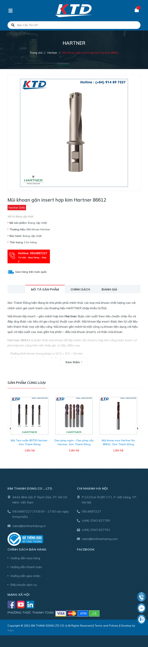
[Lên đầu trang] (137, 628)
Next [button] (137, 428)
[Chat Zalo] (141, 619)
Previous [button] (10, 428)
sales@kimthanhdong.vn (29, 526)
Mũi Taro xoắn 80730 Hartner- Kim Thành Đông (30, 442)
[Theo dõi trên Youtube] (21, 604)
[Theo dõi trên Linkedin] (30, 604)
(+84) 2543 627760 (96, 520)
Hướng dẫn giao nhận (25, 576)
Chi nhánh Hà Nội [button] (92, 488)
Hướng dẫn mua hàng (25, 558)
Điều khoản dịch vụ (23, 585)
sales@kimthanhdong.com (100, 539)
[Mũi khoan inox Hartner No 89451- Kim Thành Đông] (118, 416)
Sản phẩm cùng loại (27, 382)
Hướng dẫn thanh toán (26, 567)
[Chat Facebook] (141, 608)
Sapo (11, 630)
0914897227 (22, 511)
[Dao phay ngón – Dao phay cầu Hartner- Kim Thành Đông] (74, 416)
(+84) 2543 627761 (96, 530)
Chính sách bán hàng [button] (27, 549)
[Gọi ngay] (141, 597)
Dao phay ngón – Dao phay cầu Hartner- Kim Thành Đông (74, 442)
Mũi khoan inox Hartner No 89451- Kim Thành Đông (118, 442)
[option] (30, 428)
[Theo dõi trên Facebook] (12, 604)
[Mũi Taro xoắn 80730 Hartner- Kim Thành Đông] (30, 416)
